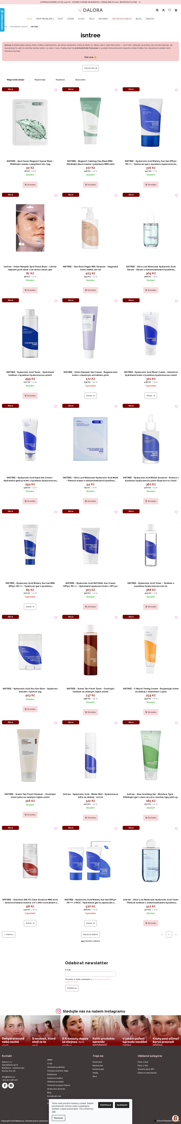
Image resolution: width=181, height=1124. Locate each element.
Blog (49, 1093)
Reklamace (52, 1074)
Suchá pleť (97, 1062)
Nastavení (58, 1118)
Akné (95, 1076)
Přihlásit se (72, 988)
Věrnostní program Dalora (58, 1085)
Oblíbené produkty (55, 1082)
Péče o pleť (143, 1062)
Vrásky (95, 1073)
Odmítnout (105, 1105)
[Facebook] (5, 1085)
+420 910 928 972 (10, 1080)
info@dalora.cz (8, 1077)
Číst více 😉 (90, 57)
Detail (89, 396)
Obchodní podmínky (56, 1067)
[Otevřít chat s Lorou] (175, 1118)
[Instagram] (11, 1085)
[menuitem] (29, 20)
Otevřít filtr (89, 68)
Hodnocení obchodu (56, 1089)
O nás (49, 1064)
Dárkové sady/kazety (147, 1073)
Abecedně (80, 80)
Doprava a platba (55, 1078)
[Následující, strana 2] (169, 934)
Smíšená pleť (98, 1069)
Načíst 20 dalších (90, 934)
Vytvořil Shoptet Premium (168, 1121)
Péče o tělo (143, 1066)
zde (54, 1111)
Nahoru (9, 934)
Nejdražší (60, 80)
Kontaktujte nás (54, 1096)
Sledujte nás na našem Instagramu (94, 1011)
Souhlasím (122, 1105)
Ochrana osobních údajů (57, 1071)
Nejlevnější (40, 80)
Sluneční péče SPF (146, 1069)
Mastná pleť (98, 1066)
